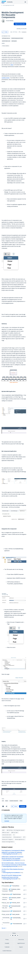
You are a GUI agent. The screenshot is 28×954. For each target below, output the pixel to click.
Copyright (7, 943)
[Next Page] (15, 843)
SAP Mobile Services (6, 38)
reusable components (14, 800)
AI (13, 834)
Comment (6, 821)
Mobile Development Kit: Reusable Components (13, 15)
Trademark (7, 947)
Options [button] (14, 26)
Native (6, 800)
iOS (3, 800)
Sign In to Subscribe (20, 23)
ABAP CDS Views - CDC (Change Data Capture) (15, 830)
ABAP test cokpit (14, 832)
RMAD (21, 800)
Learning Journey (6, 77)
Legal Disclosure (21, 943)
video (12, 64)
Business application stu (19, 839)
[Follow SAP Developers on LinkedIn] (17, 935)
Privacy (7, 939)
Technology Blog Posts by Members (11, 860)
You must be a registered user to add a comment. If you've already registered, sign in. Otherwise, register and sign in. (13, 817)
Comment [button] (22, 806)
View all (3, 928)
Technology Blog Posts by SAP (8, 5)
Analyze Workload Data (6, 837)
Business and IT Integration (7, 839)
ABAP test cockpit (5, 832)
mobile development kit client (17, 38)
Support (21, 947)
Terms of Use (21, 939)
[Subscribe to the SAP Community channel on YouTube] (15, 935)
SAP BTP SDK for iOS (6, 41)
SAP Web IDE (14, 41)
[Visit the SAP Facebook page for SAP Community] (10, 935)
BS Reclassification (17, 837)
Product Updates (5, 45)
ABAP (3, 830)
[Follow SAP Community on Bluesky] (12, 935)
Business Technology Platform (8, 841)
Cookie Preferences (7, 950)
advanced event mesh (6, 834)
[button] (3, 32)
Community (9, 2)
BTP (24, 837)
